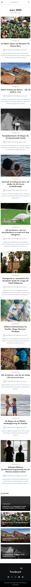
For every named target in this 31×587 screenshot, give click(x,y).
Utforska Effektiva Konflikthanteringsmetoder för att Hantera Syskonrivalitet (15, 470)
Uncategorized (15, 40)
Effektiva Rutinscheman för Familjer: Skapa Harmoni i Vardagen (15, 329)
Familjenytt (15, 572)
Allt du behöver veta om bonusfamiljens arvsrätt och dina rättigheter (15, 232)
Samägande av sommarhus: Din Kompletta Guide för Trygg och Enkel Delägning (15, 281)
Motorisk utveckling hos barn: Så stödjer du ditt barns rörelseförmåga (15, 184)
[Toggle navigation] (2, 2)
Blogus (23, 582)
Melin (7, 50)
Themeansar (15, 585)
